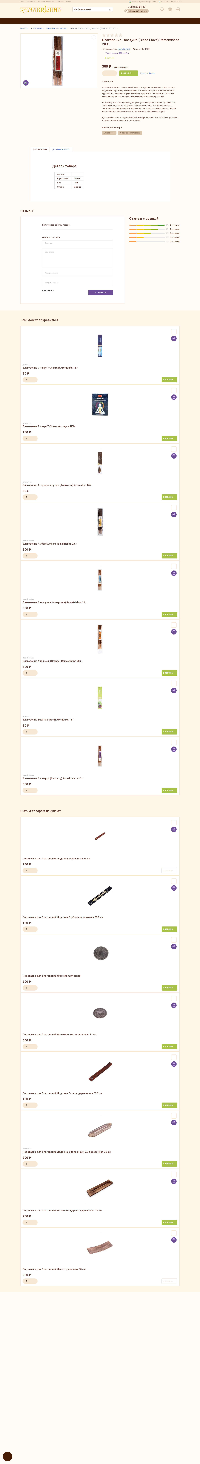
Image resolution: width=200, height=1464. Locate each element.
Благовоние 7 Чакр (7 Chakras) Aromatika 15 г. (51, 367)
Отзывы (175, 21)
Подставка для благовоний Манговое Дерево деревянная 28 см (62, 1210)
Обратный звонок (138, 11)
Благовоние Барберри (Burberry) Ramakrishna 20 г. (53, 778)
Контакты (31, 2)
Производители (72, 21)
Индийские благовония (130, 133)
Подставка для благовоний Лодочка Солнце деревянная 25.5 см (62, 1093)
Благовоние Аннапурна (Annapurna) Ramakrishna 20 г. (55, 602)
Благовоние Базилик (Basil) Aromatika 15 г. (48, 719)
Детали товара (40, 149)
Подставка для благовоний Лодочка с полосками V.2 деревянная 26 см (67, 1151)
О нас (21, 2)
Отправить (100, 293)
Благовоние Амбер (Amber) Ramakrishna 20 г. (50, 543)
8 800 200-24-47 (136, 7)
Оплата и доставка (46, 2)
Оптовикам (87, 21)
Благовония (109, 133)
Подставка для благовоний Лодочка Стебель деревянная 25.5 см (63, 917)
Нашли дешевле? (121, 67)
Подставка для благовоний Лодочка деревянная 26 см (56, 858)
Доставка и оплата (113, 21)
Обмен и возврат (64, 2)
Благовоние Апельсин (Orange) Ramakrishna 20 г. (52, 661)
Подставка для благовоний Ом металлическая (52, 975)
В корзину (126, 73)
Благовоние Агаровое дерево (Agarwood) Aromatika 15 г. (57, 485)
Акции (98, 21)
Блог (165, 21)
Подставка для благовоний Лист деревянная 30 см (54, 1269)
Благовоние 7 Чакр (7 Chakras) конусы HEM (49, 426)
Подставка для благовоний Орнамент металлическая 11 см (60, 1034)
